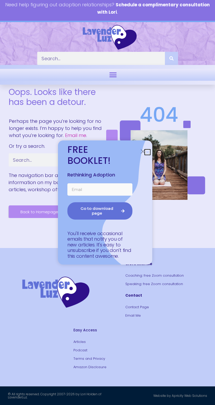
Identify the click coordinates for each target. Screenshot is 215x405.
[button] (113, 75)
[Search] (171, 58)
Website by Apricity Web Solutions (180, 395)
